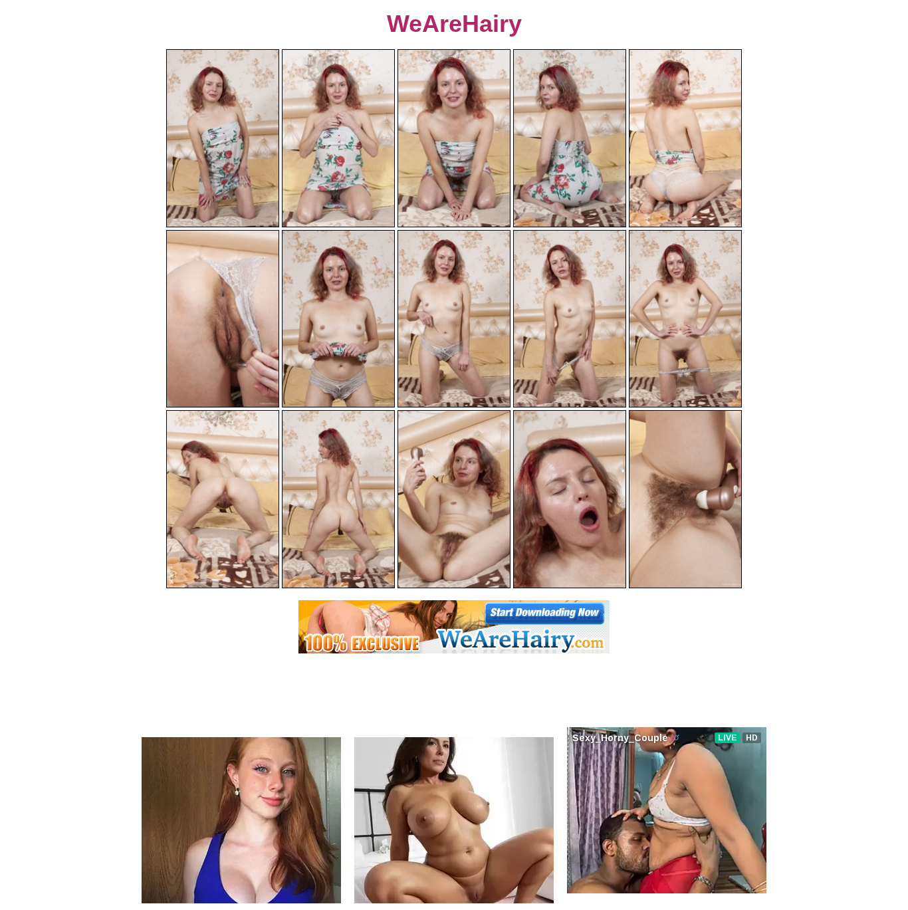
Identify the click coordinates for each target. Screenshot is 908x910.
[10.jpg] (685, 319)
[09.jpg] (569, 319)
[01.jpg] (222, 138)
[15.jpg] (685, 499)
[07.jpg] (338, 319)
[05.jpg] (685, 138)
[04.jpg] (569, 138)
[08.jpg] (454, 319)
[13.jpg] (454, 499)
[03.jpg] (454, 138)
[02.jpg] (338, 138)
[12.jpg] (338, 499)
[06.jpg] (222, 319)
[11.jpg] (222, 499)
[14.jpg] (569, 499)
